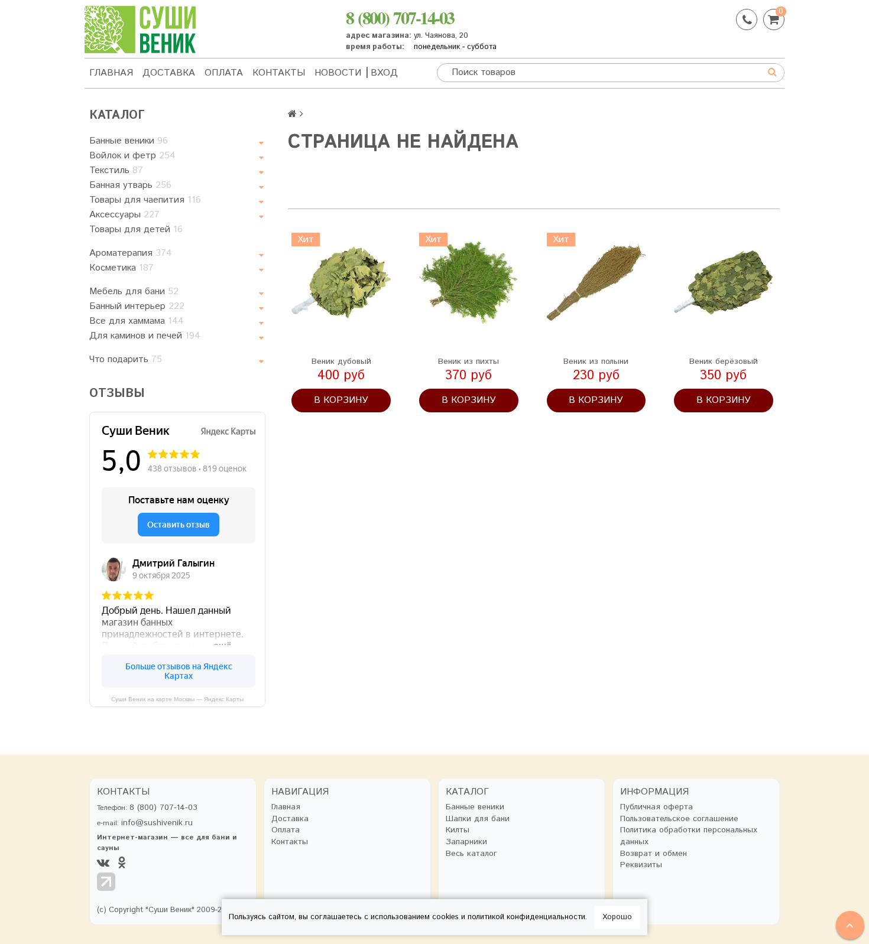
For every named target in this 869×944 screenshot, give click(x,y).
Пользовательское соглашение (679, 819)
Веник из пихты (468, 361)
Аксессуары (124, 215)
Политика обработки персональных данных (688, 836)
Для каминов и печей (144, 336)
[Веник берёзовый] (723, 282)
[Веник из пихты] (468, 282)
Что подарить (125, 359)
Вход (384, 73)
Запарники (466, 842)
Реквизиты (641, 865)
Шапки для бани (478, 819)
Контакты (278, 73)
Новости (337, 73)
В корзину (341, 400)
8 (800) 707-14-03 (400, 17)
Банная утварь (130, 185)
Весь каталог (471, 854)
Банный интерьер (136, 306)
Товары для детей (136, 229)
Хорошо (617, 917)
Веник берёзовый (723, 361)
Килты (457, 830)
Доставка (168, 73)
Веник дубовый (341, 361)
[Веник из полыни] (596, 282)
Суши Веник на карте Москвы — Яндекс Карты (177, 699)
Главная (111, 73)
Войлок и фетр (132, 155)
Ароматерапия (130, 253)
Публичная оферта (656, 807)
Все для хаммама (136, 321)
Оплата (224, 73)
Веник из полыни (595, 361)
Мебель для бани (134, 291)
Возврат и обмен (653, 854)
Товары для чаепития (145, 200)
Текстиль (116, 170)
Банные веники (128, 141)
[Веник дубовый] (341, 282)
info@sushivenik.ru (157, 823)
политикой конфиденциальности (526, 917)
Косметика (121, 268)
